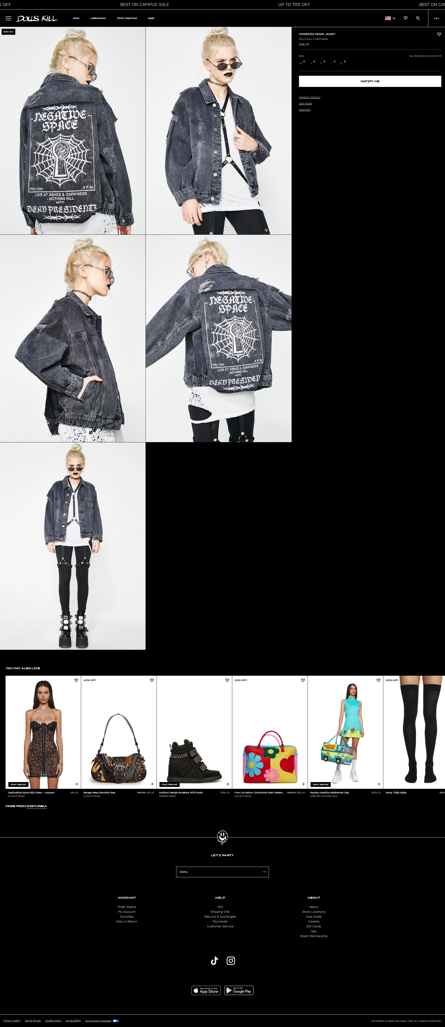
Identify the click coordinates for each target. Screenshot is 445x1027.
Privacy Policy (11, 1021)
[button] (143, 4)
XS (301, 63)
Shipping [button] (304, 110)
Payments (220, 921)
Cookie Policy (53, 1021)
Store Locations (313, 911)
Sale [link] (151, 18)
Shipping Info (220, 911)
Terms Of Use (33, 1021)
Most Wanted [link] (127, 18)
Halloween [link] (98, 18)
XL (341, 63)
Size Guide (313, 916)
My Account (126, 911)
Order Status (127, 907)
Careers (314, 921)
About (313, 907)
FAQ (220, 907)
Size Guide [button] (305, 104)
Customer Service (220, 926)
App (314, 931)
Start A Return (126, 921)
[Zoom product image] (73, 131)
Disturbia (37, 806)
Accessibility (73, 1021)
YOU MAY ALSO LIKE (23, 668)
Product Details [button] (309, 97)
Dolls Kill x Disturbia (313, 39)
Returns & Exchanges (220, 916)
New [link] (76, 18)
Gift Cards (313, 926)
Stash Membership (313, 936)
